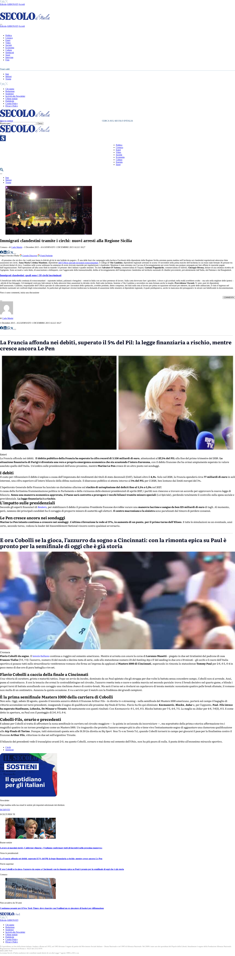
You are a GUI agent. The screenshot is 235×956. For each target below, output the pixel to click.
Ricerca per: (5, 123)
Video (8, 43)
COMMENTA (229, 297)
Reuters (42, 507)
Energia (119, 162)
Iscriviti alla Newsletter (15, 96)
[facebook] (1, 2)
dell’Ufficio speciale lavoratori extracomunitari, (78, 263)
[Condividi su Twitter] (12, 253)
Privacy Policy (11, 106)
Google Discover (30, 255)
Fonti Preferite (46, 255)
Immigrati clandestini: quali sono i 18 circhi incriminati (30, 275)
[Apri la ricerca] (1, 170)
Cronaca (9, 38)
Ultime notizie (11, 98)
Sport (7, 55)
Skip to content (6, 121)
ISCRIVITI (5, 810)
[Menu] (1, 134)
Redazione (10, 91)
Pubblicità (9, 101)
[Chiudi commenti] (1, 300)
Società (8, 45)
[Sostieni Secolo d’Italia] (28, 796)
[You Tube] (3, 2)
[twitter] (6, 2)
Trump (8, 79)
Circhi (8, 747)
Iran (7, 74)
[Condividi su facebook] (2, 253)
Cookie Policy (11, 103)
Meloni (8, 76)
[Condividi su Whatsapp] (9, 253)
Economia (9, 47)
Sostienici (9, 94)
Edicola (3, 4)
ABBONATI (12, 4)
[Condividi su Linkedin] (5, 253)
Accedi (22, 4)
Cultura (8, 50)
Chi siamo (9, 89)
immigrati (9, 750)
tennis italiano (41, 656)
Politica (8, 35)
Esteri (7, 40)
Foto (7, 60)
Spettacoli (9, 52)
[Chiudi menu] (1, 24)
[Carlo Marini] (6, 314)
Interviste (9, 57)
